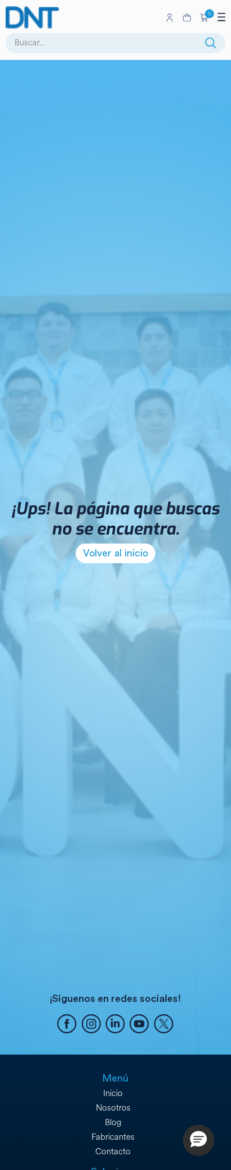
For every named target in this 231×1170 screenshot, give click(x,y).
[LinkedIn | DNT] (115, 1025)
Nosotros (113, 1108)
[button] (204, 17)
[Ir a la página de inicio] (83, 17)
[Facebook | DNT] (67, 1025)
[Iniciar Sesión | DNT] (169, 17)
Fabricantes (113, 1137)
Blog (113, 1123)
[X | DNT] (163, 1025)
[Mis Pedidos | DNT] (187, 17)
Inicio (113, 1093)
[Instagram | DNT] (91, 1025)
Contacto (113, 1152)
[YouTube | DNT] (139, 1025)
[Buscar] (210, 43)
